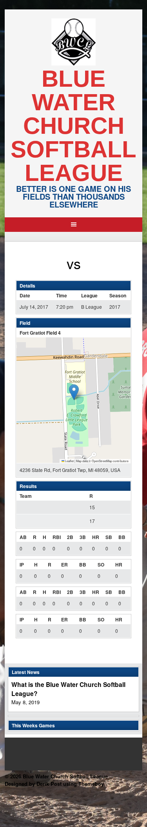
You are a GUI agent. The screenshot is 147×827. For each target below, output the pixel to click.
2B (70, 537)
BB (121, 537)
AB (23, 537)
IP (22, 564)
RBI (57, 537)
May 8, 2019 (25, 702)
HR (95, 537)
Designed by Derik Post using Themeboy (54, 783)
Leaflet (69, 461)
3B (83, 537)
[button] (74, 392)
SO (101, 564)
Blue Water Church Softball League (73, 126)
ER (64, 564)
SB (108, 537)
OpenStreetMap (102, 461)
